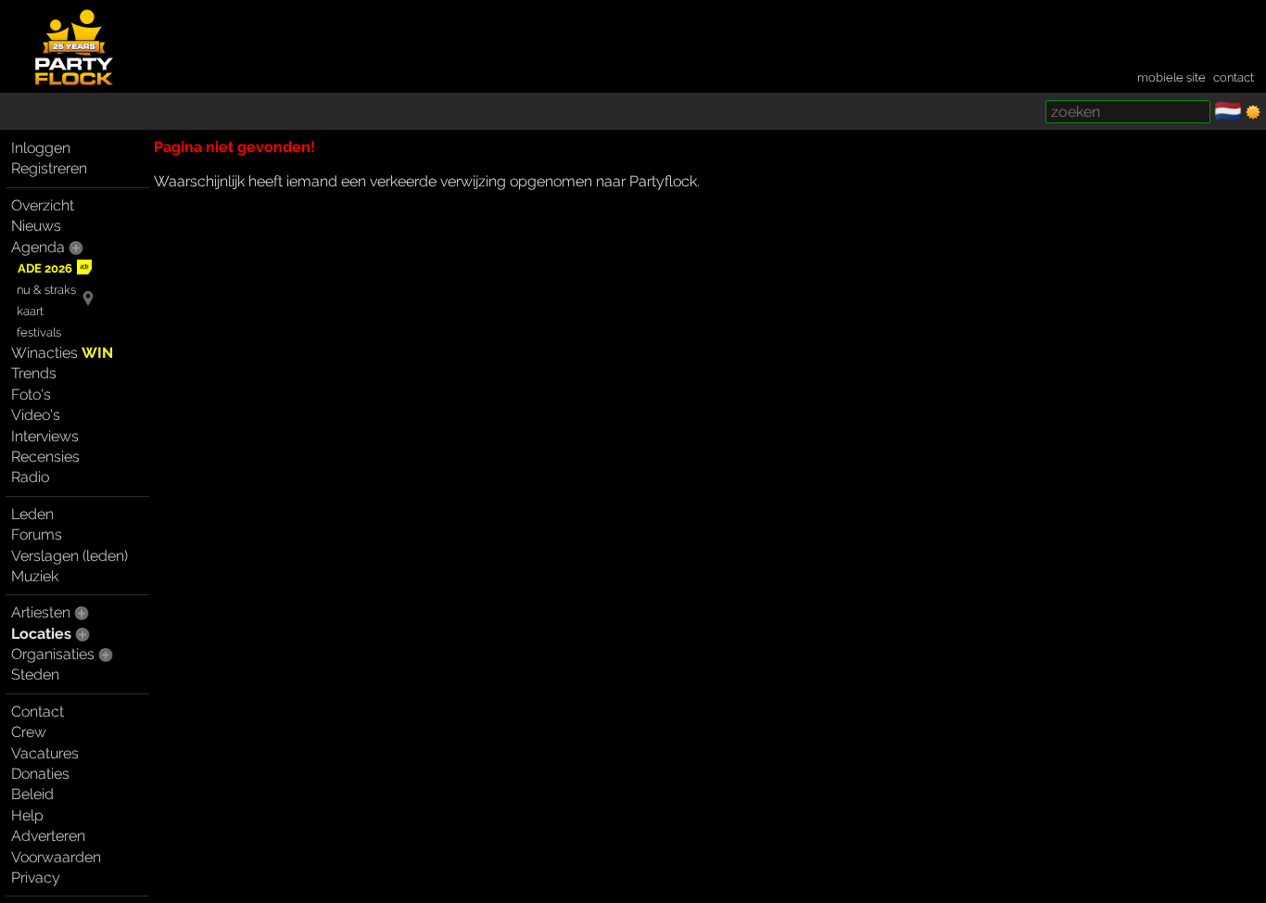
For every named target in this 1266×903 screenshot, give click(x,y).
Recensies (45, 456)
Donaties (40, 773)
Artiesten (40, 612)
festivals (39, 332)
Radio (30, 477)
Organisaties (53, 654)
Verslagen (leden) (69, 556)
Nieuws (36, 226)
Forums (36, 534)
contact (1233, 77)
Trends (34, 373)
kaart (30, 311)
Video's (35, 415)
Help (27, 815)
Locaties (41, 633)
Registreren (49, 168)
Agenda (38, 247)
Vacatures (45, 753)
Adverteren (48, 836)
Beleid (32, 794)
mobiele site (1171, 77)
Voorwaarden (56, 857)
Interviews (45, 436)
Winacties (62, 353)
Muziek (34, 576)
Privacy (35, 877)
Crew (28, 732)
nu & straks (46, 290)
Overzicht (42, 205)
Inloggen (40, 148)
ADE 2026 (45, 268)
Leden (32, 514)
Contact (37, 711)
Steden (35, 674)
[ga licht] (1253, 112)
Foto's (31, 394)
